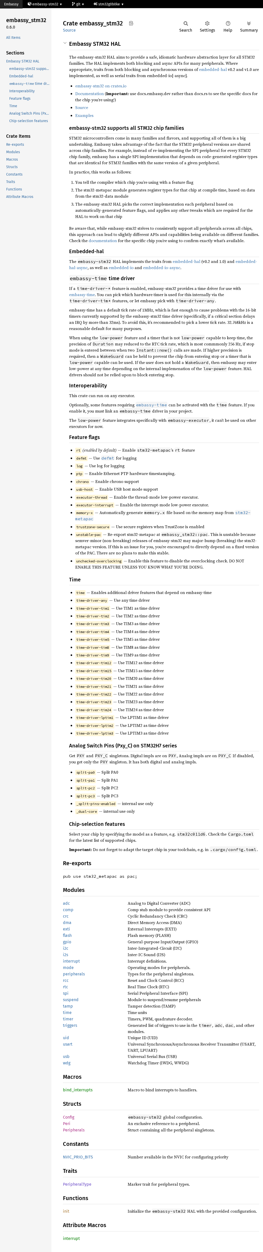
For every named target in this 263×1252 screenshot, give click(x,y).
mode (68, 967)
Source (69, 30)
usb (66, 1056)
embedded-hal (213, 69)
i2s (65, 954)
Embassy (11, 4)
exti (66, 929)
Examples (84, 115)
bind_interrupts (77, 1089)
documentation (103, 240)
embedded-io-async (161, 267)
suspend (71, 999)
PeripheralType (77, 1184)
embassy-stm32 (45, 4)
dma (67, 922)
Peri (66, 1123)
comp (68, 909)
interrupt (71, 961)
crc (66, 916)
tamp (68, 1006)
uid (66, 1037)
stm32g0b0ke (109, 4)
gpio (67, 941)
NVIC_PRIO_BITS (78, 1157)
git (78, 4)
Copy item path (131, 23)
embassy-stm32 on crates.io (100, 86)
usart (67, 1044)
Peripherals (73, 1130)
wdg (66, 1063)
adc (66, 903)
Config (68, 1117)
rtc (65, 986)
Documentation (89, 93)
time (67, 1012)
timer (68, 1019)
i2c (65, 948)
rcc (66, 980)
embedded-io (121, 267)
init (66, 1211)
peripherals (74, 974)
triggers (70, 1025)
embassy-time (82, 294)
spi (66, 993)
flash (67, 935)
